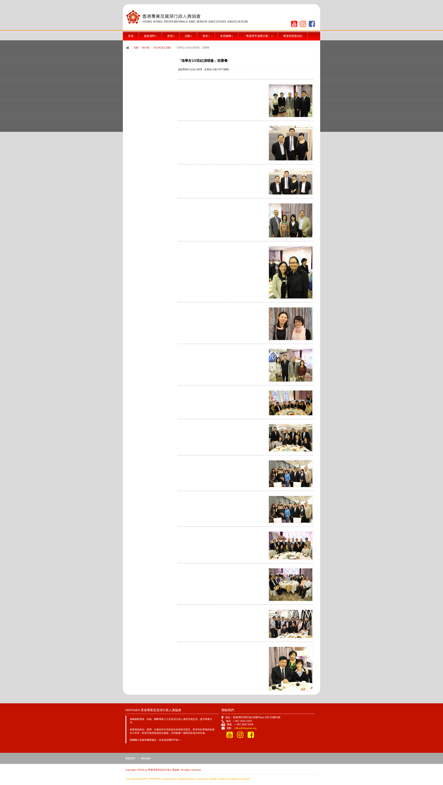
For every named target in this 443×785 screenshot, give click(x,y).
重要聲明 (130, 758)
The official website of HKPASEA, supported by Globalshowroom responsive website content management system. (188, 778)
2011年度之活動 (162, 47)
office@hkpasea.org (245, 728)
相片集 (146, 47)
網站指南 (146, 758)
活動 (136, 47)
